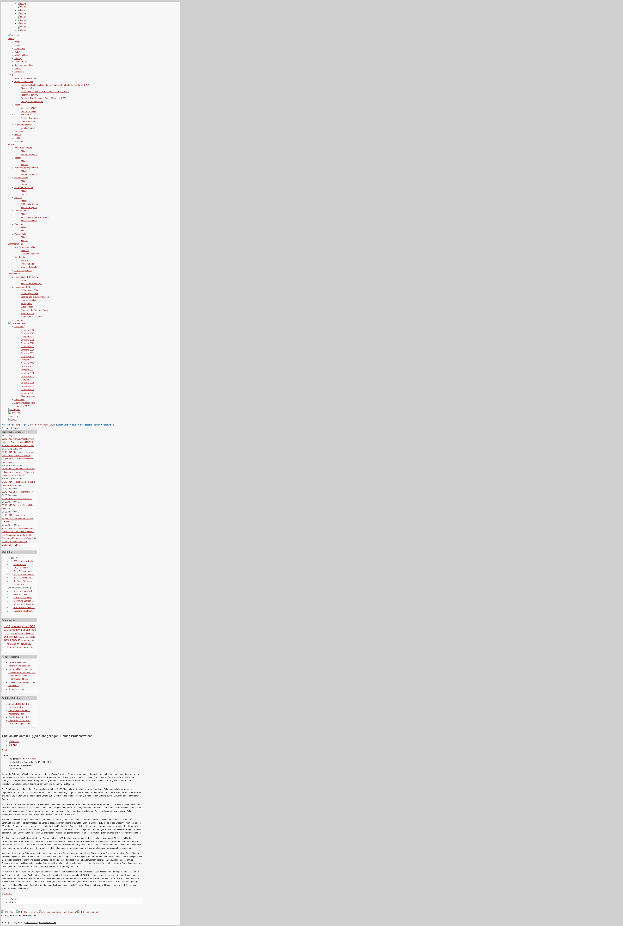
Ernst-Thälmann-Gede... (24, 571)
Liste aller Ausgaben (30, 254)
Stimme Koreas (20, 594)
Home (17, 425)
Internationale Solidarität (32, 317)
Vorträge (18, 58)
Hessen (17, 158)
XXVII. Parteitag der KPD (19, 720)
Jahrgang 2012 (27, 376)
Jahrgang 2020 (27, 350)
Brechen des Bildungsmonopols (35, 297)
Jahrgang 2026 (27, 330)
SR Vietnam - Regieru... (23, 604)
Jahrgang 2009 (27, 386)
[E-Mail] (13, 745)
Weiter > (12, 902)
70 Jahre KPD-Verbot (17, 662)
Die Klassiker (20, 257)
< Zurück (13, 899)
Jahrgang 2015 (27, 366)
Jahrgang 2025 (27, 333)
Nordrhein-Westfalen (23, 187)
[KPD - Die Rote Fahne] (27, 912)
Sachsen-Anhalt (21, 211)
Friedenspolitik (27, 313)
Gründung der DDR (29, 293)
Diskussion (19, 72)
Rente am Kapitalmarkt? (19, 666)
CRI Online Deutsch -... (23, 601)
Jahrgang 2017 (27, 360)
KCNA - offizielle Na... (22, 598)
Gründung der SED (29, 290)
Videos (17, 68)
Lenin (7, 634)
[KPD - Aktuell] (8, 912)
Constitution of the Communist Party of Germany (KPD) (45, 92)
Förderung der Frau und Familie (35, 310)
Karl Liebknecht (10, 630)
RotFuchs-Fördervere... (23, 581)
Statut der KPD (27, 88)
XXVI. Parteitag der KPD (19, 724)
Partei (17, 42)
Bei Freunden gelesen (24, 65)
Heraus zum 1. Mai (16, 689)
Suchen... (6, 428)
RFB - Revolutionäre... (23, 578)
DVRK (17, 52)
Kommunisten (24, 643)
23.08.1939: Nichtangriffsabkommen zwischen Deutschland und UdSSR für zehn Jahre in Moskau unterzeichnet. (19, 442)
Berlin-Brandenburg (23, 148)
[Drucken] (14, 742)
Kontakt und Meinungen (31, 284)
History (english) (28, 121)
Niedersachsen (21, 178)
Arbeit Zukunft (19, 564)
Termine (18, 138)
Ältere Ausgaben (28, 396)
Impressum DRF (21, 406)
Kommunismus (24, 633)
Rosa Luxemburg (24, 647)
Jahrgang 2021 (27, 347)
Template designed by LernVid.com (40, 922)
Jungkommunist (28, 128)
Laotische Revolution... (23, 611)
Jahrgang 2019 (27, 353)
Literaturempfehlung (23, 270)
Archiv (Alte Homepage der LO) (35, 217)
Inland (17, 45)
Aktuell (24, 151)
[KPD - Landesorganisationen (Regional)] (58, 912)
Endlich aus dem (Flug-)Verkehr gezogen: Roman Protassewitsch (47, 736)
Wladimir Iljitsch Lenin (30, 267)
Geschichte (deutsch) (30, 118)
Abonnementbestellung (24, 403)
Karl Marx (25, 260)
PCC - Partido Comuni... (24, 607)
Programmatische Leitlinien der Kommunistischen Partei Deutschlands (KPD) (55, 85)
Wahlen (17, 135)
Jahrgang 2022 (27, 343)
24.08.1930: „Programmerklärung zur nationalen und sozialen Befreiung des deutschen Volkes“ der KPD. (19, 472)
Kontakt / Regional (29, 154)
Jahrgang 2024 (27, 337)
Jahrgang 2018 (27, 356)
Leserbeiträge (20, 62)
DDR (12, 633)
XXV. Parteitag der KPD (18, 717)
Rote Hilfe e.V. (19, 584)
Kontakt (24, 164)
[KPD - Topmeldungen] (88, 912)
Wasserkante (20, 234)
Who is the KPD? (28, 111)
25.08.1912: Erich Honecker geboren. (18, 492)
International (19, 48)
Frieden (11, 647)
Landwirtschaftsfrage (30, 300)
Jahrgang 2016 (27, 363)
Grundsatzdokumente (23, 81)
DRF (32, 626)
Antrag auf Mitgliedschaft (25, 78)
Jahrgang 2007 (27, 393)
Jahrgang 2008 (27, 390)
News (23, 280)
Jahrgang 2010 (27, 383)
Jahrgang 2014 (27, 370)
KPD (7, 626)
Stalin (19, 627)
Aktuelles (25, 250)
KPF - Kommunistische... (24, 561)
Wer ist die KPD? (28, 108)
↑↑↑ (3, 919)
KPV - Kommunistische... (24, 591)
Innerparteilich (20, 320)
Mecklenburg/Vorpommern (26, 168)
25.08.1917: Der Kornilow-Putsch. (17, 498)
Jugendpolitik (27, 307)
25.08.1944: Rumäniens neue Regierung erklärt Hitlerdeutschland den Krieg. (17, 518)
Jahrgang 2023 (27, 340)
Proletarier (23, 640)
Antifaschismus (26, 629)
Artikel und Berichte (23, 55)
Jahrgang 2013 (27, 373)
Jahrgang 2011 (27, 380)
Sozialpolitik (26, 303)
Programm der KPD (29, 95)
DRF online (19, 399)
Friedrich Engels (28, 264)
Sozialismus (10, 636)
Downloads (19, 141)
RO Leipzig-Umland (29, 204)
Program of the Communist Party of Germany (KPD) (43, 98)
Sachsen (18, 198)
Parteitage (19, 131)
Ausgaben (19, 327)
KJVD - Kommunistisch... (24, 568)
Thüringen (19, 224)
